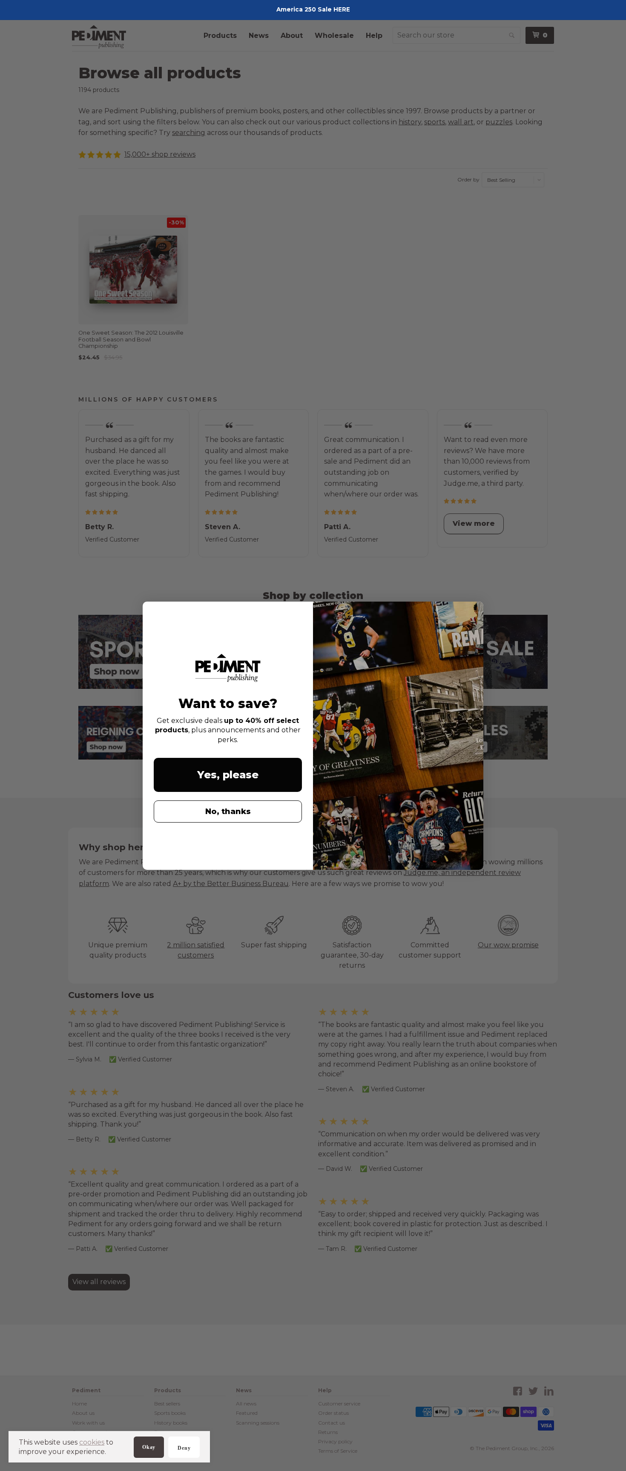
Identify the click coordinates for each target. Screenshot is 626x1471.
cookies (91, 1442)
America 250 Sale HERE (313, 9)
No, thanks (228, 811)
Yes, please (227, 774)
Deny (184, 1448)
